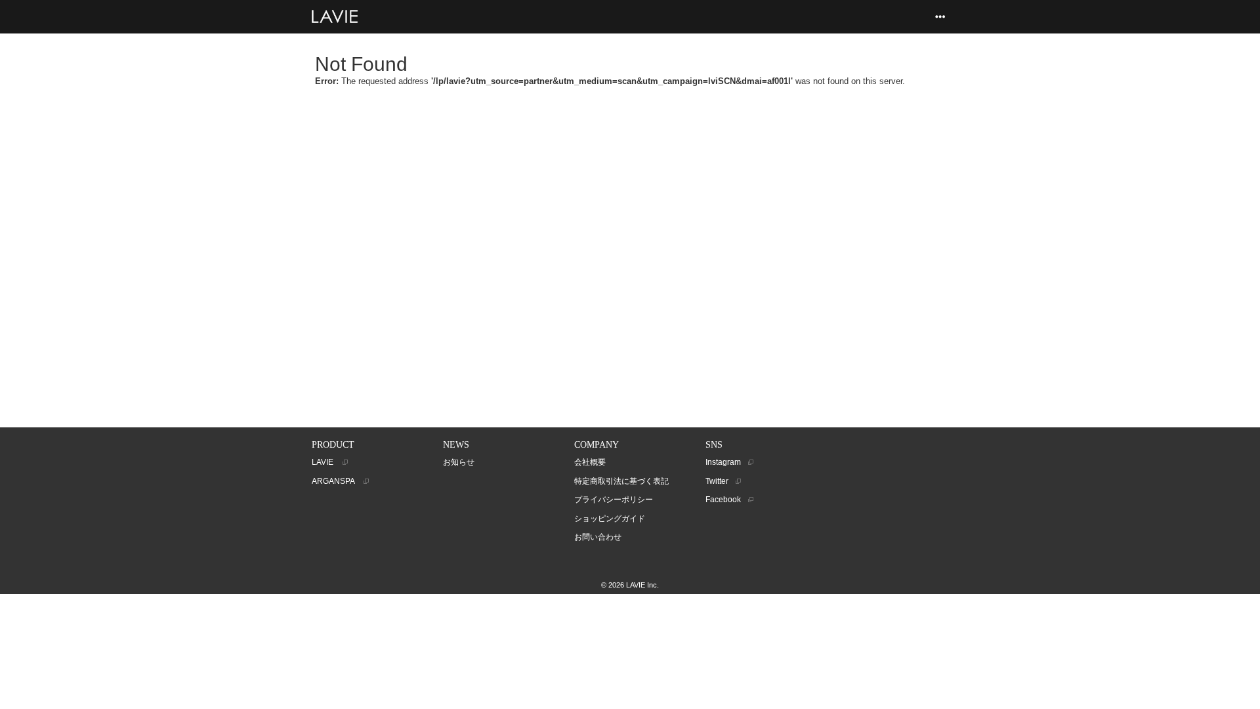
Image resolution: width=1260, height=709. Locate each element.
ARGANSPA (335, 481)
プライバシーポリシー (613, 499)
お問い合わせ (597, 537)
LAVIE (324, 462)
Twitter (717, 481)
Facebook (724, 499)
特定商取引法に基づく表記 (621, 481)
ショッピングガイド (609, 518)
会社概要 (590, 462)
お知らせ (458, 462)
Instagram (724, 462)
